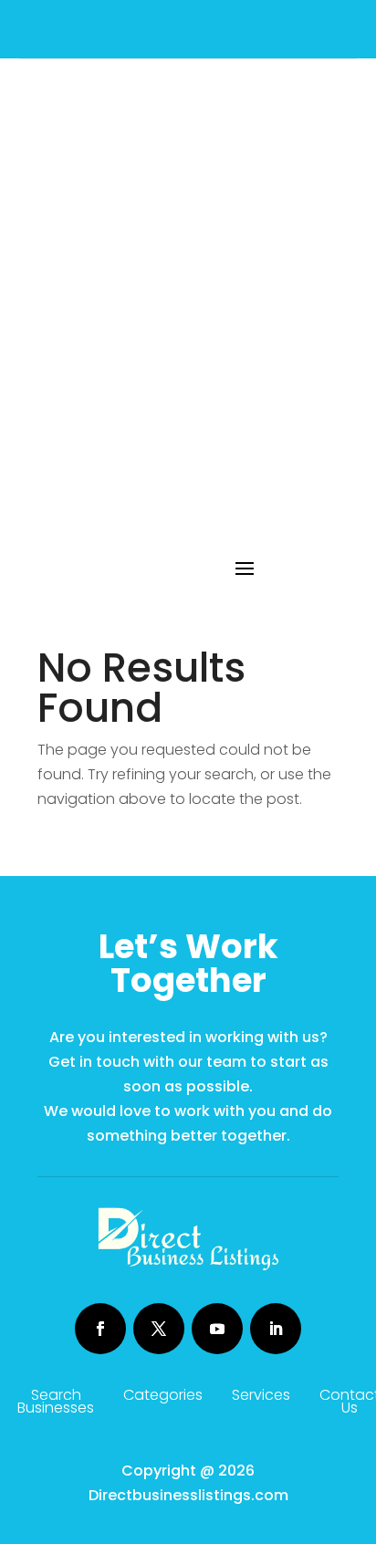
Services (261, 1397)
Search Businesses (55, 1403)
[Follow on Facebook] (100, 1328)
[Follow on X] (158, 1328)
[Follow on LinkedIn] (275, 1328)
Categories (163, 1397)
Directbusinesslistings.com (188, 1495)
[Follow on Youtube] (217, 1328)
